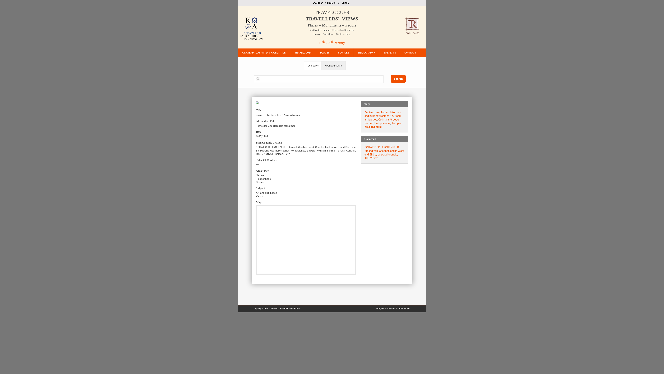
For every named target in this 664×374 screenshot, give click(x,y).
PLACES (325, 52)
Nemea (369, 123)
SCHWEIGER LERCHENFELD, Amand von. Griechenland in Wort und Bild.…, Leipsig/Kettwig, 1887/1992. (384, 153)
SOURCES (343, 52)
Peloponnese (382, 123)
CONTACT (410, 52)
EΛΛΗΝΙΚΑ (318, 3)
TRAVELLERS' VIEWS (332, 18)
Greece (394, 119)
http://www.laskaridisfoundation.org (393, 309)
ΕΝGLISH (331, 3)
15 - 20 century (332, 43)
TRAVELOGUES (332, 12)
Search (398, 78)
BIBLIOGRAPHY (366, 52)
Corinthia (383, 119)
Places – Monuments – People (332, 25)
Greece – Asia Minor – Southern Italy (331, 34)
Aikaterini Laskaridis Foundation (284, 309)
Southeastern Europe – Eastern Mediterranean (332, 30)
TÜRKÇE (344, 3)
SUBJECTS (390, 52)
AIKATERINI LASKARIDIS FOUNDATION (264, 52)
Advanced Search (333, 65)
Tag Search (312, 65)
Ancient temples (375, 112)
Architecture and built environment (383, 114)
